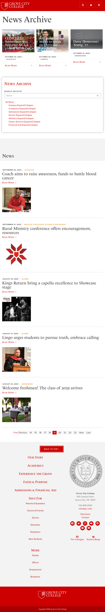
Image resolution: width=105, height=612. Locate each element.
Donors (35, 517)
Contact (85, 517)
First (16, 432)
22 (70, 432)
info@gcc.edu (85, 508)
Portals (35, 555)
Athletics (29, 170)
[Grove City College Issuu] (97, 523)
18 (50, 432)
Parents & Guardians (35, 503)
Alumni (25, 279)
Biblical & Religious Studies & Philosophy (45, 224)
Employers (35, 532)
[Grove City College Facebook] (72, 523)
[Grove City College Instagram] (85, 523)
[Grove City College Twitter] (79, 523)
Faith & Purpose (35, 482)
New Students (35, 539)
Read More (8, 182)
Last (88, 432)
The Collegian (77, 539)
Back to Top (51, 449)
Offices (35, 562)
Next (81, 432)
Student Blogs (93, 539)
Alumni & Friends (35, 510)
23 (75, 432)
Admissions (27, 384)
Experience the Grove (35, 474)
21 (65, 432)
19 (55, 432)
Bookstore (35, 576)
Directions (85, 514)
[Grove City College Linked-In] (89, 528)
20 (59, 432)
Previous (23, 432)
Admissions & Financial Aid (35, 490)
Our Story (35, 457)
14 (31, 432)
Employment (35, 569)
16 (40, 432)
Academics (35, 465)
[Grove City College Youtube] (91, 523)
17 (45, 432)
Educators (35, 524)
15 (36, 432)
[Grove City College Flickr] (82, 528)
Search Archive (13, 91)
